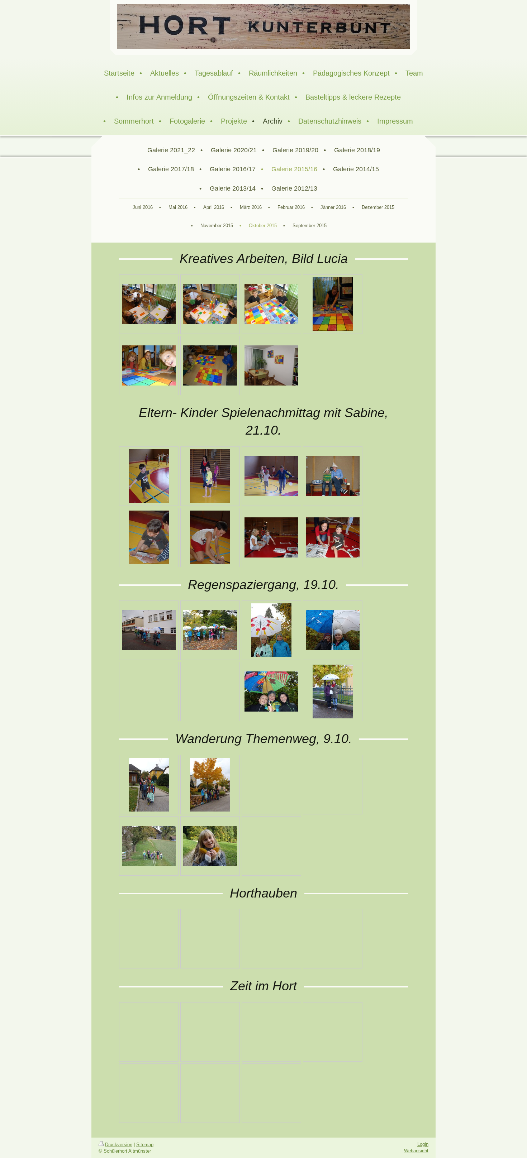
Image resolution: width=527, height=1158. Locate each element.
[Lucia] (333, 304)
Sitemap (144, 1144)
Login (422, 1144)
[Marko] (210, 476)
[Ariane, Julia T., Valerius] (149, 365)
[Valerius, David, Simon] (271, 691)
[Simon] (210, 537)
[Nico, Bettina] (333, 476)
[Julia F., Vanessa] (271, 304)
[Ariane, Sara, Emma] (210, 304)
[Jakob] (149, 476)
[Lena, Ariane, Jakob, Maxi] (149, 304)
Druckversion (118, 1144)
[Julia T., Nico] (210, 365)
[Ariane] (210, 846)
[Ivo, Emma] (333, 630)
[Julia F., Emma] (271, 537)
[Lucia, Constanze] (333, 691)
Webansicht (416, 1150)
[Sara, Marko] (271, 630)
